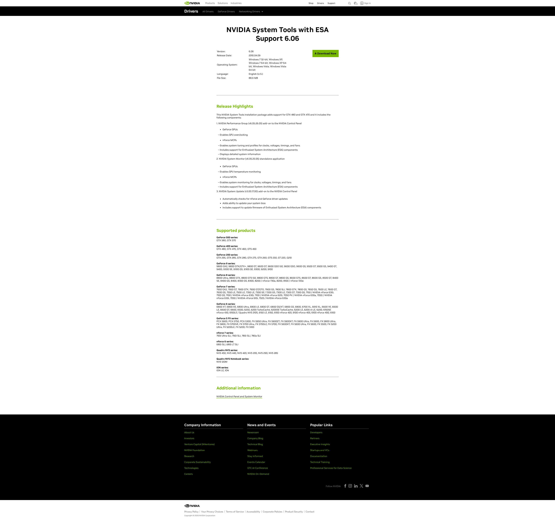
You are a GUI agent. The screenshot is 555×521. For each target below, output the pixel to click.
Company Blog (255, 438)
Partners (314, 438)
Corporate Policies (272, 511)
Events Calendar (256, 462)
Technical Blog (255, 444)
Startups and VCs (319, 450)
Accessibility (253, 511)
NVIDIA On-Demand (258, 473)
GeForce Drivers (226, 11)
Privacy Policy (191, 511)
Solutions (223, 3)
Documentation (318, 456)
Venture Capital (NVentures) (199, 444)
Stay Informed (255, 456)
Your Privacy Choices (212, 511)
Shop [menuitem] (311, 3)
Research (189, 456)
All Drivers (207, 11)
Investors (189, 438)
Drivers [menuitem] (320, 3)
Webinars (252, 450)
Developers (316, 432)
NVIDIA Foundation (194, 450)
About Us (189, 432)
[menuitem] (210, 3)
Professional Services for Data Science (331, 468)
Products (210, 3)
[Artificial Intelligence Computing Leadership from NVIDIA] (192, 3)
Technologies (191, 468)
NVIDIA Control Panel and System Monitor (239, 396)
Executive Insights (320, 444)
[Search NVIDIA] (349, 2)
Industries (236, 3)
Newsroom (253, 432)
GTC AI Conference (257, 468)
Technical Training (320, 462)
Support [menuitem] (331, 3)
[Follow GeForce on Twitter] (361, 486)
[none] (349, 2)
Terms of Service (235, 511)
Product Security (294, 511)
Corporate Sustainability (197, 462)
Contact (310, 511)
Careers (188, 473)
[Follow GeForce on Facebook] (345, 486)
